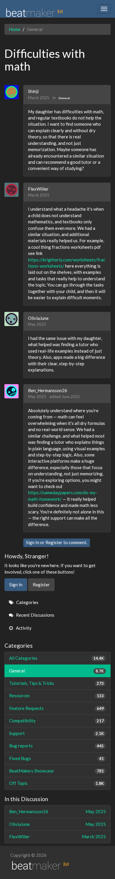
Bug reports (56, 745)
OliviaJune (38, 318)
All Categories (56, 658)
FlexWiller (38, 188)
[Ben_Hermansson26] (13, 391)
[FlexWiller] (13, 190)
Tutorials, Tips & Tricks (56, 683)
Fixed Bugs (56, 758)
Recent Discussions (34, 615)
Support (56, 733)
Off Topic (56, 783)
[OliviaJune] (13, 319)
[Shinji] (13, 92)
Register (54, 542)
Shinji (33, 91)
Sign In (32, 542)
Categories (26, 602)
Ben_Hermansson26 (47, 390)
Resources (56, 695)
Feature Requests (56, 708)
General (64, 98)
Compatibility (56, 720)
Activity (23, 628)
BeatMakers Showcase (56, 770)
